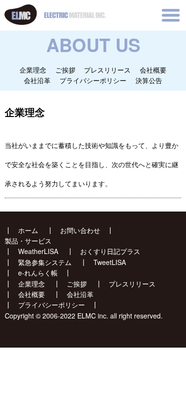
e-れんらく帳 (38, 272)
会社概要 (153, 69)
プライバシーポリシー (93, 80)
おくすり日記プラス (110, 251)
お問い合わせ (80, 230)
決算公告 (148, 80)
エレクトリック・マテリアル (43, 5)
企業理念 (33, 69)
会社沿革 (37, 80)
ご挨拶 (65, 69)
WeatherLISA (38, 251)
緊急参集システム (45, 262)
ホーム (28, 230)
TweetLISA (109, 262)
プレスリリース (107, 69)
